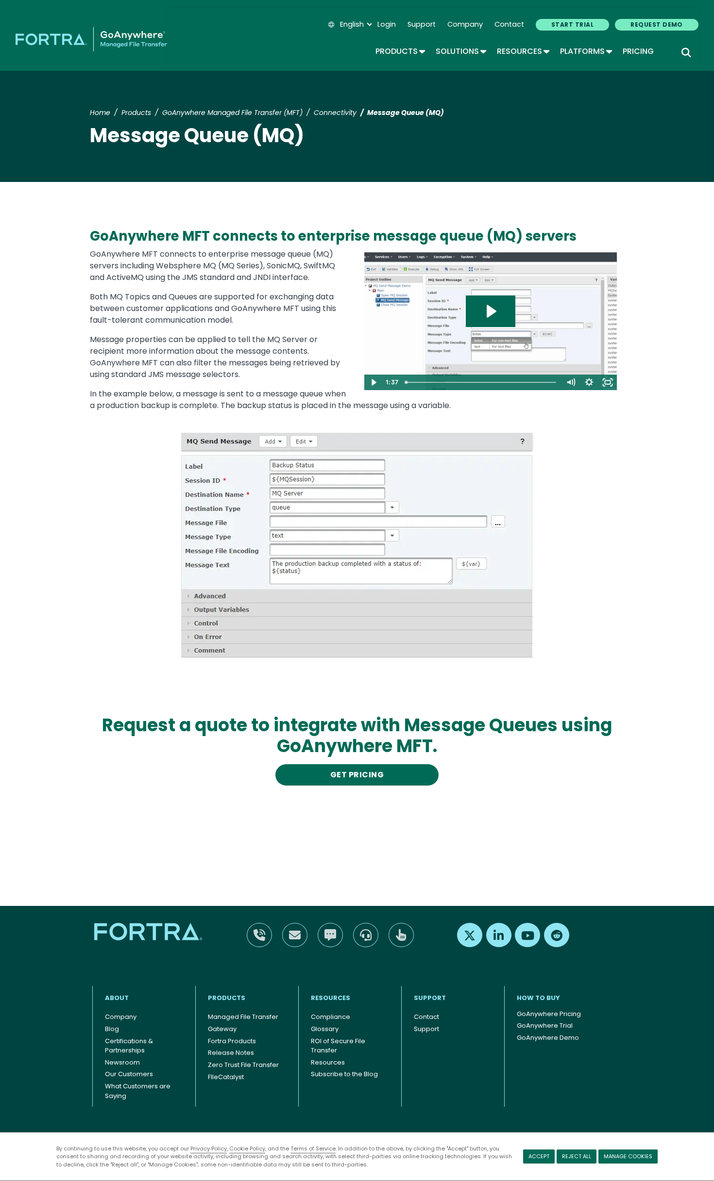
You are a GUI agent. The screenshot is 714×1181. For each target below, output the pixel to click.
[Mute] (570, 382)
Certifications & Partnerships (129, 1045)
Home (100, 112)
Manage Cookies (628, 1156)
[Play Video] (373, 382)
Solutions (460, 51)
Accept (538, 1156)
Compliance (330, 1016)
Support (422, 24)
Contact (509, 24)
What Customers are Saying (137, 1091)
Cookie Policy (247, 1148)
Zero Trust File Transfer (243, 1064)
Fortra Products (232, 1041)
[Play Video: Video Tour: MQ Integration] (490, 311)
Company (465, 24)
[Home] (91, 39)
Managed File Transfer (243, 1016)
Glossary (325, 1028)
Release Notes (231, 1052)
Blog (112, 1028)
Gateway (222, 1028)
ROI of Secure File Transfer (338, 1045)
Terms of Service (313, 1148)
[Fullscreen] (607, 382)
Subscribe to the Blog (344, 1074)
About (117, 997)
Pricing (638, 51)
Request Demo (656, 24)
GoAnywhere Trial (545, 1025)
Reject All (576, 1156)
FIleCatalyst (226, 1077)
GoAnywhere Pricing (549, 1013)
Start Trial (572, 24)
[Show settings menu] (589, 382)
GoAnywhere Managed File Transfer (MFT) (232, 112)
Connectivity (335, 112)
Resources (522, 51)
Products (399, 51)
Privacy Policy (208, 1148)
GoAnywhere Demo (548, 1037)
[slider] (481, 382)
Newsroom (122, 1062)
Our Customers (129, 1074)
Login (386, 24)
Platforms (585, 51)
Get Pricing (357, 774)
